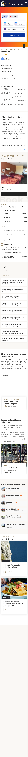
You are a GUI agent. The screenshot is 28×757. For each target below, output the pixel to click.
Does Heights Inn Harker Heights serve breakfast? (12, 311)
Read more (23, 149)
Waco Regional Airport (10, 252)
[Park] (14, 454)
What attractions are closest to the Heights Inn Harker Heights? (13, 318)
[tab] (14, 282)
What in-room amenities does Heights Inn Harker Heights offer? (13, 332)
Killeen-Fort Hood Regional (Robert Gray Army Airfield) (10, 248)
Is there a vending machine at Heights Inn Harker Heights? (11, 325)
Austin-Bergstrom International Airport (8, 256)
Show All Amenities (20, 108)
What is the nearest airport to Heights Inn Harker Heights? (11, 304)
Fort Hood (7, 221)
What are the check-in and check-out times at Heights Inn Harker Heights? (13, 282)
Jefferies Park (8, 217)
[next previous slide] (3, 170)
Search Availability (14, 35)
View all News (21, 618)
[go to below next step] (24, 46)
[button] (25, 379)
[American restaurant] (14, 388)
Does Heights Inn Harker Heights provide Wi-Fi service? (12, 290)
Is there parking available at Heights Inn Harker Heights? (11, 297)
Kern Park (7, 213)
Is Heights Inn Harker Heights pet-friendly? (13, 339)
